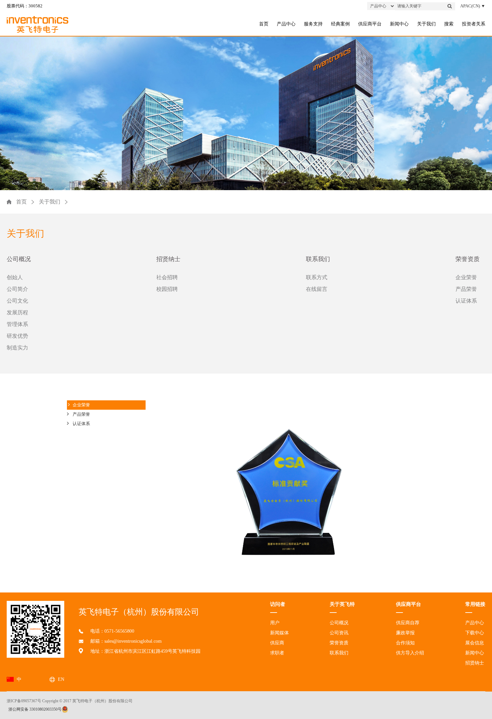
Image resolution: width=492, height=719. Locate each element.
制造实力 (17, 347)
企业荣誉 (466, 277)
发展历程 (17, 312)
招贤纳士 (168, 259)
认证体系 (466, 301)
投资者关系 (473, 23)
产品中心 (286, 23)
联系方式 (316, 277)
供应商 (277, 642)
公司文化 (17, 301)
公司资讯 (339, 632)
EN (61, 679)
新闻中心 (399, 23)
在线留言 (316, 289)
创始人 (15, 277)
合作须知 (405, 642)
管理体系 (17, 324)
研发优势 (17, 336)
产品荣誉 (466, 289)
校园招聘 (167, 289)
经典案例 (340, 23)
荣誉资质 (468, 259)
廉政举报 (405, 632)
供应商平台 (370, 23)
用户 (274, 622)
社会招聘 (167, 277)
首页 (263, 23)
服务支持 (313, 23)
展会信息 (474, 642)
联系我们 (318, 259)
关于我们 (426, 23)
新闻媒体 (279, 632)
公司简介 (17, 289)
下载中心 (474, 632)
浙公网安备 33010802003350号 (35, 709)
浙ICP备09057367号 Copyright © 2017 (39, 701)
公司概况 (19, 259)
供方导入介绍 (410, 652)
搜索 (449, 23)
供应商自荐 (407, 622)
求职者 (277, 652)
